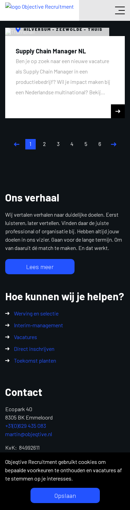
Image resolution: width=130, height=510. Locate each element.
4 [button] (71, 143)
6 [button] (99, 143)
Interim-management (38, 325)
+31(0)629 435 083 (25, 425)
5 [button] (86, 143)
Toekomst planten (35, 360)
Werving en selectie (36, 313)
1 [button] (30, 143)
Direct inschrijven (34, 348)
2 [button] (44, 143)
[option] (65, 73)
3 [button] (58, 143)
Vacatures (25, 337)
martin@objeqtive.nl (28, 434)
